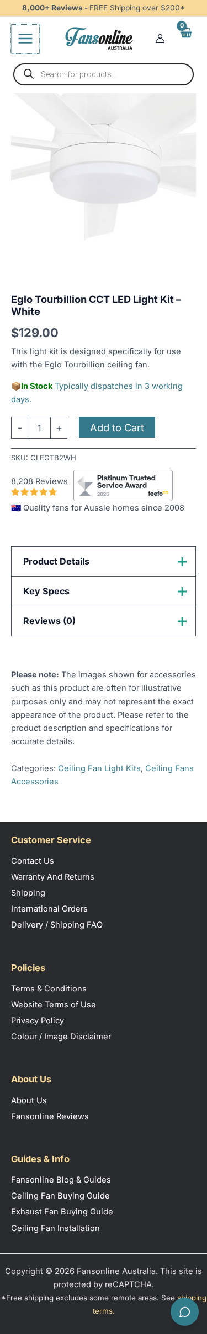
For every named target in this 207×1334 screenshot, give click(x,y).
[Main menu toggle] (25, 38)
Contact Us (32, 861)
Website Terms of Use (53, 1005)
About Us (29, 1100)
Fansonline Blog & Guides (61, 1180)
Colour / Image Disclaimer (61, 1037)
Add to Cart (117, 427)
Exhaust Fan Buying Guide (62, 1212)
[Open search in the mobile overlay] (103, 74)
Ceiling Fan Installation (55, 1228)
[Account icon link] (160, 39)
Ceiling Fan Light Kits (99, 768)
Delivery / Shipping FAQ (57, 925)
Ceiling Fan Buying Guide (60, 1196)
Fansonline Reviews (50, 1116)
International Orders (49, 909)
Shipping (28, 893)
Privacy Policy (37, 1021)
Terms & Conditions (49, 989)
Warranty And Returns (52, 877)
